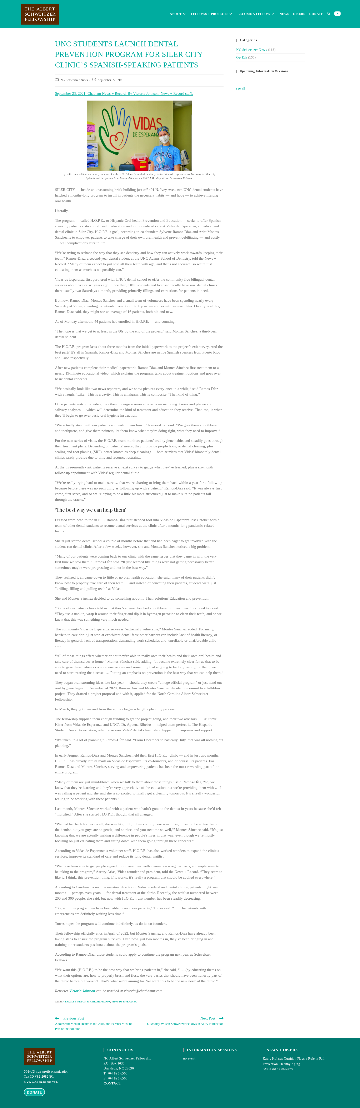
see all (240, 88)
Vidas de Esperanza (124, 1001)
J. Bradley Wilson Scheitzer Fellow (86, 1001)
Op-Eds (241, 57)
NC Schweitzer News (74, 80)
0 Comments (286, 1069)
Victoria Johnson (82, 991)
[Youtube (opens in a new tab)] (337, 14)
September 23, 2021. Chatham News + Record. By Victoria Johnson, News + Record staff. (124, 93)
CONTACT (112, 1083)
